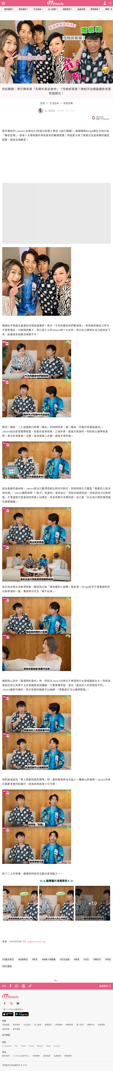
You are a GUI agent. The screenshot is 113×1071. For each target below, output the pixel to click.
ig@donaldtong (35, 941)
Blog (48, 1046)
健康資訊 (67, 9)
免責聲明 (36, 1056)
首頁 (42, 103)
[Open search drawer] (110, 3)
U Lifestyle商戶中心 (21, 1056)
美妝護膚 (8, 9)
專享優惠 (16, 1029)
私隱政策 (57, 1056)
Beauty (40, 1046)
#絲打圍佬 (7, 966)
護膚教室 (103, 986)
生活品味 (37, 9)
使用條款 (46, 1056)
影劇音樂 (68, 103)
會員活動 (5, 1029)
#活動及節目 (8, 959)
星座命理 (81, 9)
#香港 (76, 959)
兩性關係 (94, 9)
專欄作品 (90, 1024)
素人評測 (80, 1024)
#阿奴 (108, 959)
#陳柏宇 (97, 959)
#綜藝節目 (23, 959)
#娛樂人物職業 (49, 959)
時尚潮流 (22, 9)
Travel (23, 1046)
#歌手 (34, 959)
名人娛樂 (52, 9)
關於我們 (5, 1056)
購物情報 (109, 9)
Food (31, 1046)
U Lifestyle (6, 1046)
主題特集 (101, 1024)
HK (16, 1046)
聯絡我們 (68, 1056)
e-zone (57, 1046)
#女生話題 (64, 959)
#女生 (86, 959)
